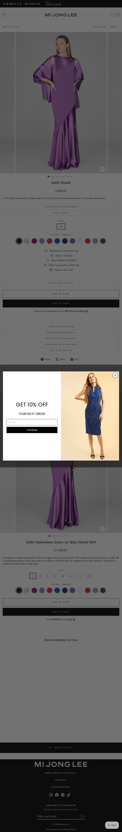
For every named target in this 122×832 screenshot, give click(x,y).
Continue (32, 430)
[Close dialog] (115, 375)
